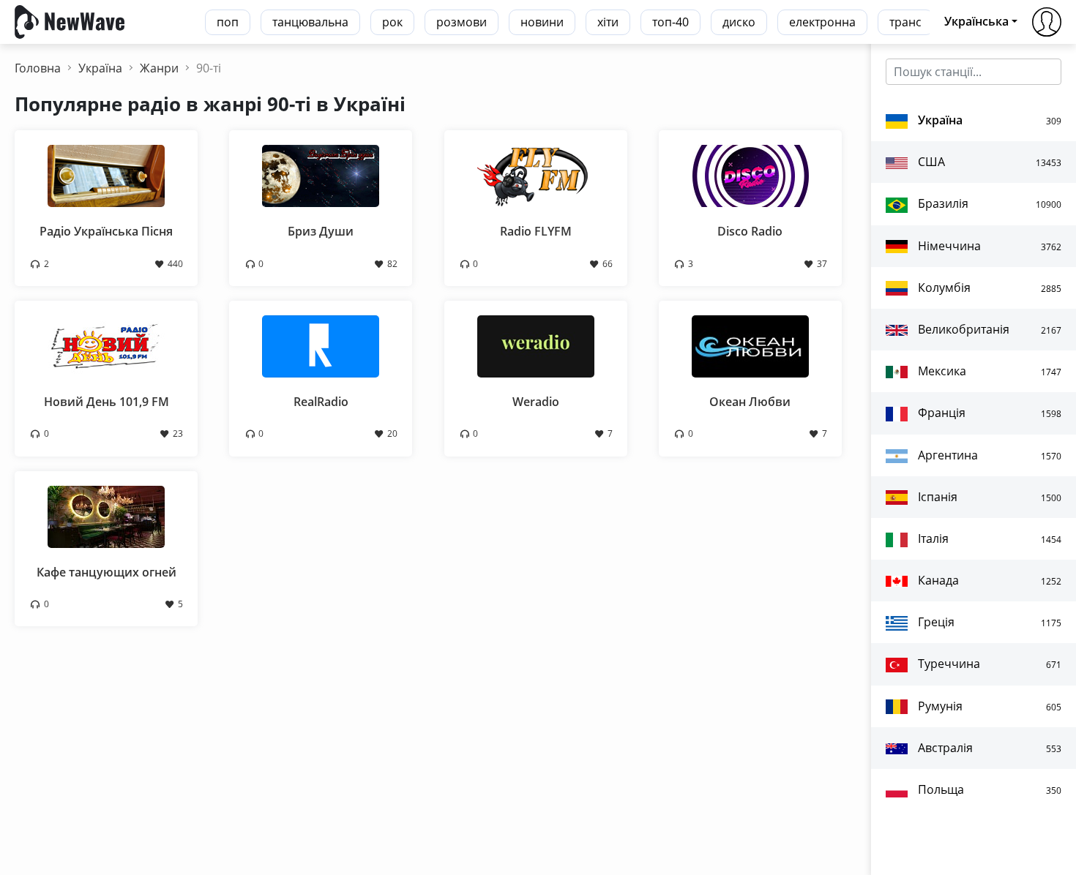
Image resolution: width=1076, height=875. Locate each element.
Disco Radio (749, 231)
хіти (608, 22)
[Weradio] (535, 345)
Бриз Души (321, 231)
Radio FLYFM (536, 231)
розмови (461, 22)
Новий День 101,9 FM (106, 402)
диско (738, 22)
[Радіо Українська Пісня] (106, 175)
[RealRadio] (320, 345)
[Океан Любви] (750, 345)
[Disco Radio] (750, 175)
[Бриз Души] (320, 175)
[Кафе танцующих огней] (106, 515)
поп (228, 22)
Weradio (535, 402)
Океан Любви (750, 402)
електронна (822, 22)
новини (542, 22)
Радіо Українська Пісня (106, 231)
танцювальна (310, 22)
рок (392, 22)
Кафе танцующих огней (106, 572)
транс (905, 22)
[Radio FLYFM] (535, 175)
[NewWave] (69, 20)
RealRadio (321, 402)
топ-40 (670, 22)
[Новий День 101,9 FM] (106, 345)
